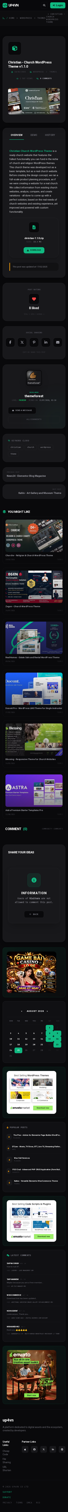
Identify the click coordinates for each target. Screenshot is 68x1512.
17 (11, 1044)
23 (57, 1044)
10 (11, 1039)
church (30, 447)
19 (26, 1044)
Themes (41, 18)
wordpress (45, 447)
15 (49, 1039)
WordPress (26, 18)
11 (18, 1039)
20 (34, 1044)
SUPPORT (7, 1492)
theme (13, 454)
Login (59, 5)
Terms (19, 1502)
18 (18, 1044)
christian (16, 447)
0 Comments (46, 78)
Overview (17, 135)
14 (42, 1039)
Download (35, 250)
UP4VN (13, 5)
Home (12, 18)
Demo (34, 135)
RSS (38, 1502)
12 (26, 1039)
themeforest (33, 383)
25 (18, 1050)
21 (42, 1044)
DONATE (7, 1497)
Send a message (23, 410)
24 (11, 1050)
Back (35, 914)
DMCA (29, 1502)
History (50, 135)
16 (57, 1039)
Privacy (7, 1502)
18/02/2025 (20, 72)
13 (34, 1039)
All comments (34, 419)
